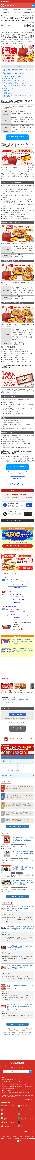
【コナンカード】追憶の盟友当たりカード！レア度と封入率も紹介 (17, 1084)
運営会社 (10, 1138)
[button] (17, 53)
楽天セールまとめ (22, 766)
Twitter (15, 1141)
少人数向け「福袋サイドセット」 (13, 78)
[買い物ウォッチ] (4, 2)
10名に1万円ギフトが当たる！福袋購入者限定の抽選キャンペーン (17, 86)
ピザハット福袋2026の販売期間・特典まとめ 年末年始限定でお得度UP (18, 70)
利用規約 (20, 1136)
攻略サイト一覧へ (29, 1131)
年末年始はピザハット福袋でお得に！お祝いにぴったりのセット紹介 (18, 96)
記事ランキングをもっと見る (17, 826)
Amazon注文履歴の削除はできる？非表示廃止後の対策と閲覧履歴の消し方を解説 (18, 820)
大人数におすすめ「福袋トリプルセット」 (15, 83)
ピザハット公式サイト (17, 473)
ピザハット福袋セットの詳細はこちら (17, 136)
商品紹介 (21, 699)
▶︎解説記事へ (17, 588)
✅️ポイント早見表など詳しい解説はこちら (17, 549)
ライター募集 (32, 1138)
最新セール (5, 9)
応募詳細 (6, 91)
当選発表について (8, 93)
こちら (20, 718)
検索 (30, 1071)
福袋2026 (14, 699)
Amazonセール (17, 9)
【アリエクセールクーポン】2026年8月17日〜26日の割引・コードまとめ (19, 787)
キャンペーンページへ (18, 584)
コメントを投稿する (17, 714)
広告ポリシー (3, 1138)
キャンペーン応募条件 (10, 88)
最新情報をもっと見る (17, 896)
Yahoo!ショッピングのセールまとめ (9, 770)
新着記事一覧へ (29, 1100)
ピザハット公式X (17, 478)
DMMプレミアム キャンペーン (17, 546)
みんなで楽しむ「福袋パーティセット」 (14, 81)
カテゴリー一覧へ (9, 703)
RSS (20, 1141)
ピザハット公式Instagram (17, 484)
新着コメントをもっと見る (17, 1024)
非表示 (19, 66)
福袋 (27, 699)
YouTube (17, 1141)
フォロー (28, 514)
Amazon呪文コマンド (29, 12)
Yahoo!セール (6, 12)
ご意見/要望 (14, 1136)
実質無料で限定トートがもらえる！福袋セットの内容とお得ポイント (18, 73)
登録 (29, 505)
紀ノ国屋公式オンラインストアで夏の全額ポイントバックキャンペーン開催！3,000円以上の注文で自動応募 (18, 813)
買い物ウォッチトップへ (16, 738)
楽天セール (29, 9)
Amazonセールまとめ (6, 766)
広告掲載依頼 (16, 1138)
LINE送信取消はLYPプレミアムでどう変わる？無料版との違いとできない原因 (19, 796)
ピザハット (6, 699)
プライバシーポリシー (28, 1136)
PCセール (17, 12)
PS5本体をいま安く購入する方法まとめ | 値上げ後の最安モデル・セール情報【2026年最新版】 (19, 804)
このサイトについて (6, 1136)
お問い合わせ (24, 1138)
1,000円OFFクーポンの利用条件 (12, 76)
